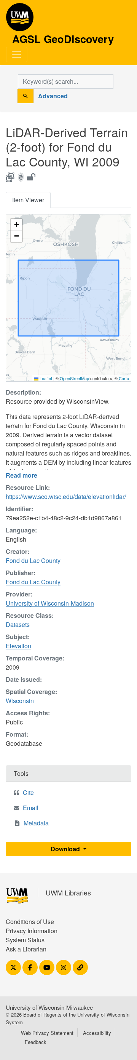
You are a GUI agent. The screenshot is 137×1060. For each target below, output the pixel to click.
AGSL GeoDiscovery (20, 19)
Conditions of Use (30, 921)
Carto (124, 378)
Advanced (53, 95)
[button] (16, 224)
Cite (28, 792)
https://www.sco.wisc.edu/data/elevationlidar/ (66, 496)
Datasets (18, 624)
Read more (21, 475)
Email (30, 807)
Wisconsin (20, 700)
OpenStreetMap (74, 378)
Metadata (36, 823)
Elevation (18, 645)
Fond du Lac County (33, 560)
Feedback (35, 1042)
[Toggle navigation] (16, 54)
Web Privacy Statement (47, 1032)
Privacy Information (31, 930)
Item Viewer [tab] (28, 199)
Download (66, 848)
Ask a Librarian (26, 949)
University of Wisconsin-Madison (50, 603)
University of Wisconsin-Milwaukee (49, 1007)
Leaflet (45, 378)
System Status (25, 939)
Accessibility (97, 1032)
